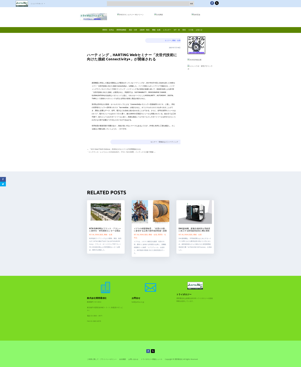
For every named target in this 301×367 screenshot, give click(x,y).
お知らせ (199, 30)
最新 (101, 235)
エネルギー (167, 30)
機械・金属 (156, 30)
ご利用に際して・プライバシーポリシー (102, 359)
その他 (190, 30)
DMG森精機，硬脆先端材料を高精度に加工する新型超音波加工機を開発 (194, 229)
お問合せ (136, 298)
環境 (184, 30)
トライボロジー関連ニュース (151, 359)
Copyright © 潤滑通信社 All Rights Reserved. (181, 359)
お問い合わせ (133, 359)
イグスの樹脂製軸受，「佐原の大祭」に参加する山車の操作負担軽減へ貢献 (150, 229)
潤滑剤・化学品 (108, 30)
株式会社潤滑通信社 (97, 298)
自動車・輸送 (145, 30)
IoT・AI (177, 30)
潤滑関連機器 (121, 30)
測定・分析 (133, 30)
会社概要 (122, 359)
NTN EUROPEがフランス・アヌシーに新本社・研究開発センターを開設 (105, 229)
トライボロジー (184, 294)
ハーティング (173, 142)
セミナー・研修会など (158, 142)
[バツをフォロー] (217, 3)
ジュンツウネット (37, 3)
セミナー (168, 40)
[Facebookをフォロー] (212, 3)
